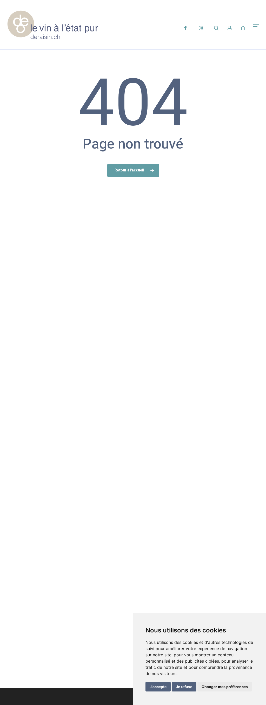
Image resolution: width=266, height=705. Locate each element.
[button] (256, 24)
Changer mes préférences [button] (225, 686)
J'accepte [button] (158, 686)
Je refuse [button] (184, 686)
